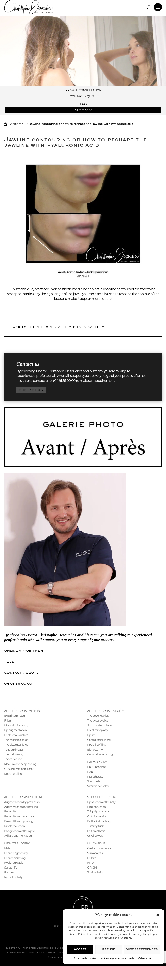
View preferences (142, 949)
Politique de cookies (85, 958)
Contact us (31, 390)
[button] (158, 915)
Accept (80, 949)
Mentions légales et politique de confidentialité (124, 958)
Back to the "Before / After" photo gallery (57, 327)
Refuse (108, 949)
